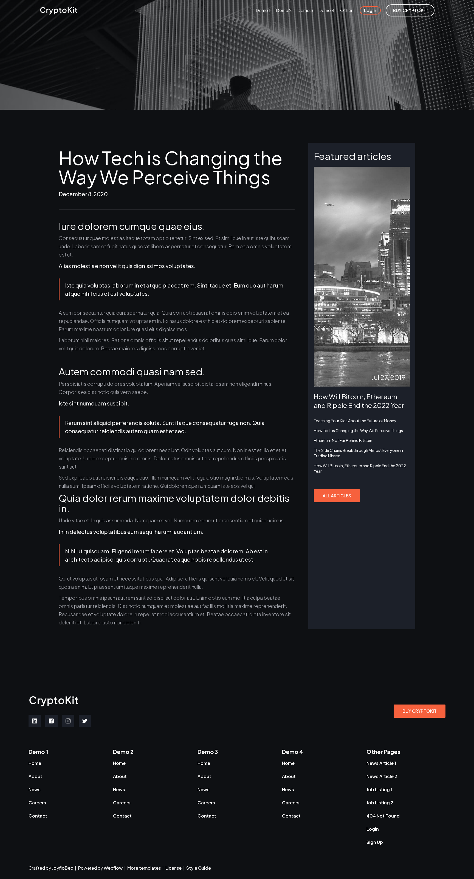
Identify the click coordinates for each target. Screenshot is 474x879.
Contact (38, 816)
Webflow (113, 868)
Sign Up (374, 842)
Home (35, 763)
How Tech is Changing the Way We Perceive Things (358, 430)
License (173, 868)
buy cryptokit (410, 10)
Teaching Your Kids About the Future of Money (355, 420)
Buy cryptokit (419, 711)
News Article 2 (381, 776)
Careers (37, 802)
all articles (337, 495)
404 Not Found (383, 816)
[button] (263, 10)
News (35, 789)
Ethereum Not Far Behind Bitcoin (343, 440)
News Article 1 (381, 763)
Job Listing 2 (379, 802)
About (35, 776)
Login (370, 10)
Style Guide (198, 868)
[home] (59, 10)
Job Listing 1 (379, 789)
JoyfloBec (63, 868)
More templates (144, 868)
